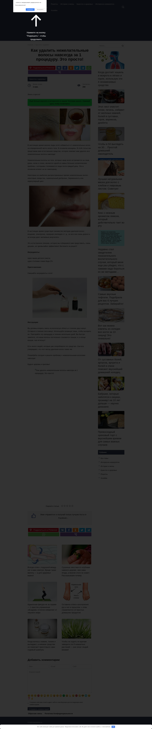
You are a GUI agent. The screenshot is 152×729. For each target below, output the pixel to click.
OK (113, 726)
